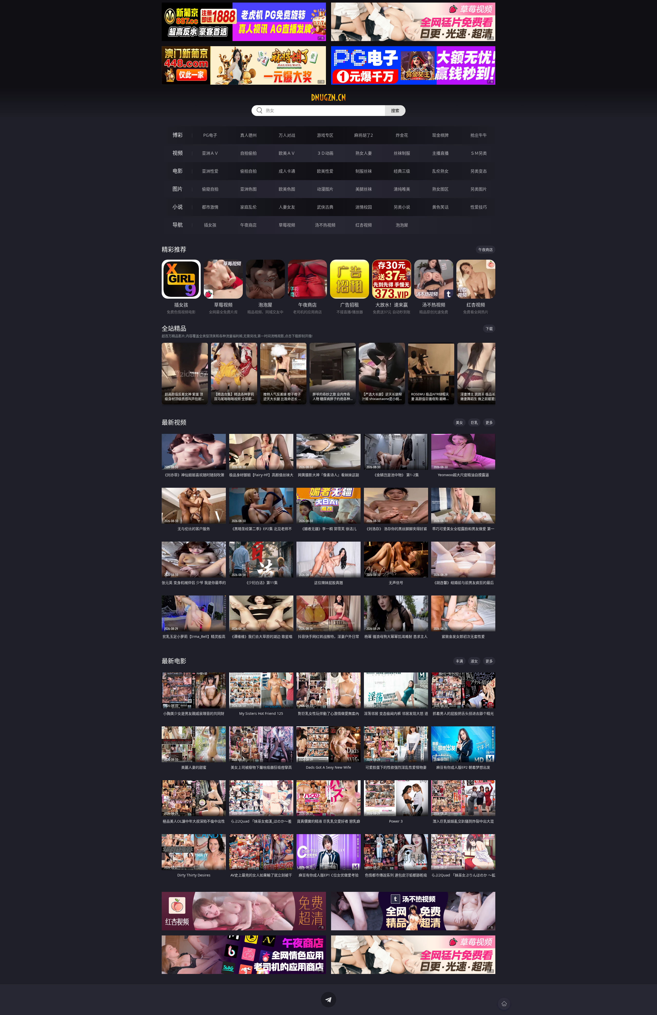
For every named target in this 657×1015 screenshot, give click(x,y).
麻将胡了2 (363, 135)
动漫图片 (325, 189)
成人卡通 (287, 171)
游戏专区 (325, 135)
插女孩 (210, 225)
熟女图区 (440, 189)
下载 (489, 328)
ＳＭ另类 (478, 153)
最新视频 (174, 422)
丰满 (459, 661)
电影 (177, 171)
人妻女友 (287, 207)
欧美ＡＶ (287, 153)
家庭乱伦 (248, 207)
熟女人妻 (363, 153)
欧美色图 (287, 189)
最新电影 (174, 661)
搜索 (395, 110)
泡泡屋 (402, 225)
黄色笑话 (440, 207)
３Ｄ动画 (325, 153)
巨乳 (474, 422)
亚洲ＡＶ (210, 153)
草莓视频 (287, 225)
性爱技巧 (478, 207)
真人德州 (248, 135)
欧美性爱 (325, 171)
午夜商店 (248, 225)
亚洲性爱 (210, 171)
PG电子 (210, 135)
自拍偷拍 (248, 153)
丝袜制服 (402, 153)
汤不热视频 (325, 225)
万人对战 (287, 135)
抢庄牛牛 (478, 135)
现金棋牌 (440, 135)
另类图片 (478, 189)
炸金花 (402, 135)
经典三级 (402, 171)
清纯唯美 (402, 189)
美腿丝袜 (363, 189)
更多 (489, 422)
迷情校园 (363, 207)
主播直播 (440, 153)
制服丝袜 (363, 171)
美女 (459, 422)
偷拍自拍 (248, 171)
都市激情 (210, 207)
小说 (177, 206)
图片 (177, 189)
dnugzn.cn (328, 97)
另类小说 (402, 207)
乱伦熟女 (440, 171)
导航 (177, 224)
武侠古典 (325, 207)
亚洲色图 (248, 189)
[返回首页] (504, 1004)
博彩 (177, 135)
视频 (177, 153)
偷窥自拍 (210, 189)
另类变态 (478, 171)
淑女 (474, 661)
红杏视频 (363, 225)
